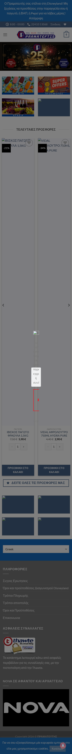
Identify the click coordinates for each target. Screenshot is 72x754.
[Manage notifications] (63, 745)
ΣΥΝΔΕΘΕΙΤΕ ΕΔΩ (39, 400)
